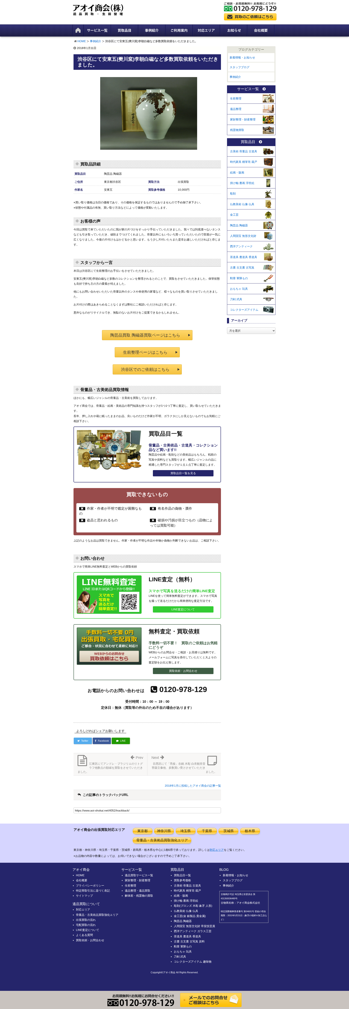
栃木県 (250, 831)
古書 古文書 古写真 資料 (189, 941)
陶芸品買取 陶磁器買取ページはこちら (145, 335)
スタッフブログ (239, 67)
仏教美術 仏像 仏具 (242, 204)
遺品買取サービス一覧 (139, 875)
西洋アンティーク (241, 246)
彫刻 (233, 193)
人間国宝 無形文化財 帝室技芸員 (194, 926)
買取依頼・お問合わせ (183, 670)
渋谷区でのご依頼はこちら (145, 369)
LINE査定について (183, 609)
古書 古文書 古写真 (242, 267)
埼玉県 (185, 831)
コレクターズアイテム (244, 309)
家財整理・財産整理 (242, 119)
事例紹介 (95, 41)
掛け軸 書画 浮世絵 (242, 183)
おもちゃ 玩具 (239, 288)
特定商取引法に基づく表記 (93, 890)
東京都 (142, 831)
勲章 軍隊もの (239, 278)
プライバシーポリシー (90, 885)
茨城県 (228, 831)
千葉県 (207, 831)
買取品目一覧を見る (183, 473)
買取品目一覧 (182, 875)
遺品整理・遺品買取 (137, 890)
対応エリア (217, 849)
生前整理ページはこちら (145, 352)
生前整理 (235, 98)
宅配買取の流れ (86, 924)
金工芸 (234, 214)
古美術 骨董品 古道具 (243, 151)
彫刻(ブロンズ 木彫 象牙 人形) (193, 905)
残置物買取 (237, 130)
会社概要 (81, 880)
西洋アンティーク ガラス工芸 (192, 931)
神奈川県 (164, 831)
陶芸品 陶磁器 (239, 225)
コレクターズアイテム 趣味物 (192, 961)
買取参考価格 (182, 880)
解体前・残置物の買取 (139, 895)
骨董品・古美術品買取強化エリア (162, 840)
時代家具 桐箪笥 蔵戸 (243, 161)
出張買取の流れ (86, 919)
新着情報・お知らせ (242, 57)
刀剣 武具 (236, 299)
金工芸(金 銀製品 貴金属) (190, 916)
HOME (81, 41)
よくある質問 (84, 935)
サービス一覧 (248, 89)
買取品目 (248, 142)
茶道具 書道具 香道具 (243, 257)
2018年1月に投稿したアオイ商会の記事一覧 (193, 785)
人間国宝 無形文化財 (243, 235)
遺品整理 (235, 109)
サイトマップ (84, 895)
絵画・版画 (237, 172)
